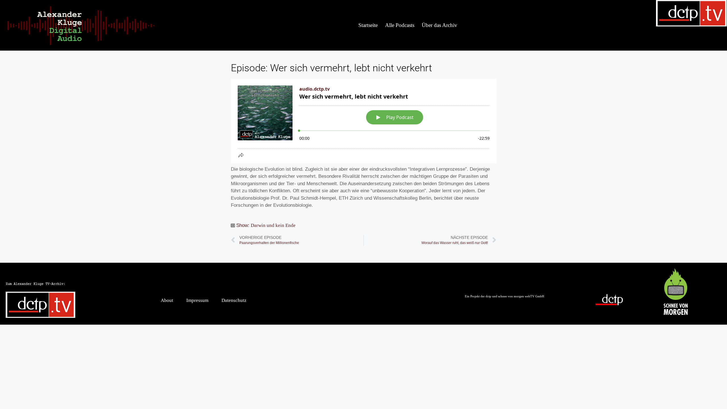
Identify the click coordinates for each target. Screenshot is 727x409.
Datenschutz (234, 300)
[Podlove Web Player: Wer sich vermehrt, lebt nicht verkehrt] (363, 121)
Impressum (197, 300)
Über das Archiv (439, 25)
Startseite (368, 25)
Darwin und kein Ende (273, 225)
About (167, 300)
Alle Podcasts (399, 25)
